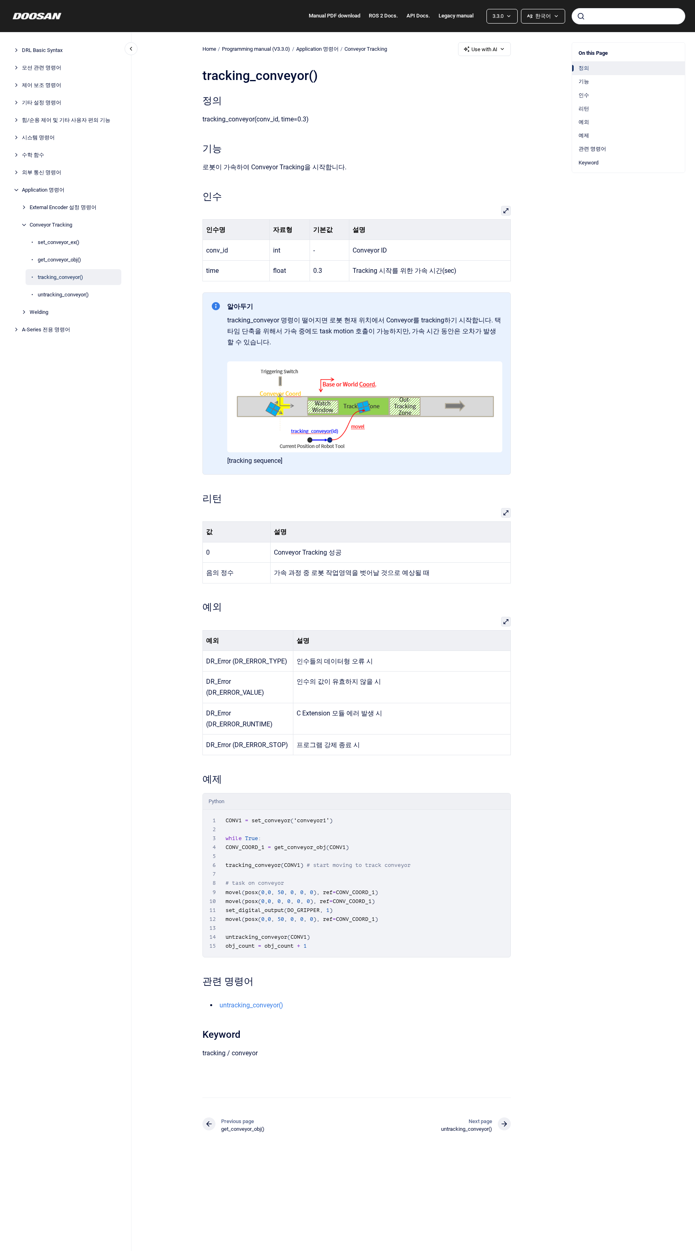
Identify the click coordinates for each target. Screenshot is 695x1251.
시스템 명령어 (38, 137)
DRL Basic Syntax (42, 50)
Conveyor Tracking (51, 225)
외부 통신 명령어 (41, 172)
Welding (39, 312)
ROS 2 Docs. (383, 16)
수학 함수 (33, 155)
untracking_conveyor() (63, 295)
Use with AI (484, 49)
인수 (584, 95)
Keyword (588, 163)
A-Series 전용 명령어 (46, 329)
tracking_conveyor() (60, 277)
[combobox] (628, 16)
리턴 (584, 109)
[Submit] (581, 16)
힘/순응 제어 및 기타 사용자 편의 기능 (66, 120)
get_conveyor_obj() (59, 260)
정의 (584, 68)
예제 (584, 135)
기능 (584, 81)
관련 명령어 (592, 149)
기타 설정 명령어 (41, 102)
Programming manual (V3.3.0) (256, 49)
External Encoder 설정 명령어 (63, 207)
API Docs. (418, 16)
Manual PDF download (334, 16)
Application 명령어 (43, 190)
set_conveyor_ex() (59, 242)
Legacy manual (456, 16)
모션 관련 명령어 (41, 68)
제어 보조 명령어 (41, 85)
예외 (584, 122)
